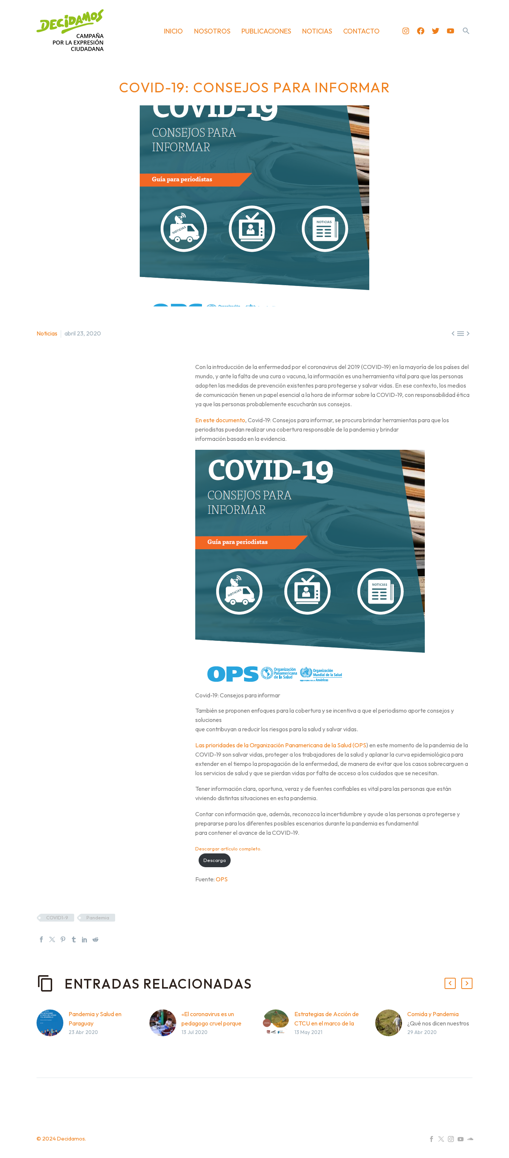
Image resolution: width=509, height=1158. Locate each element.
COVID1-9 (57, 917)
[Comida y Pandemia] (391, 1034)
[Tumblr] (74, 939)
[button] (466, 30)
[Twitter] (435, 31)
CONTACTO (361, 31)
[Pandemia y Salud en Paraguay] (53, 1034)
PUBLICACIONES (266, 31)
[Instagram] (406, 31)
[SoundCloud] (470, 1139)
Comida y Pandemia (433, 1014)
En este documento (220, 420)
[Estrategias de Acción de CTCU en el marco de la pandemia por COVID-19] (278, 1034)
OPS (222, 879)
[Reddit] (95, 939)
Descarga (214, 860)
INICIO (173, 31)
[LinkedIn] (85, 939)
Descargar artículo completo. (228, 849)
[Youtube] (450, 31)
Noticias (47, 333)
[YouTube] (461, 1139)
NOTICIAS (317, 31)
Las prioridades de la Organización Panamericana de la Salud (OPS (280, 745)
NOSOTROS (212, 31)
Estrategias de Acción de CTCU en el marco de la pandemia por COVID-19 (326, 1023)
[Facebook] (420, 31)
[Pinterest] (63, 939)
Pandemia (97, 917)
